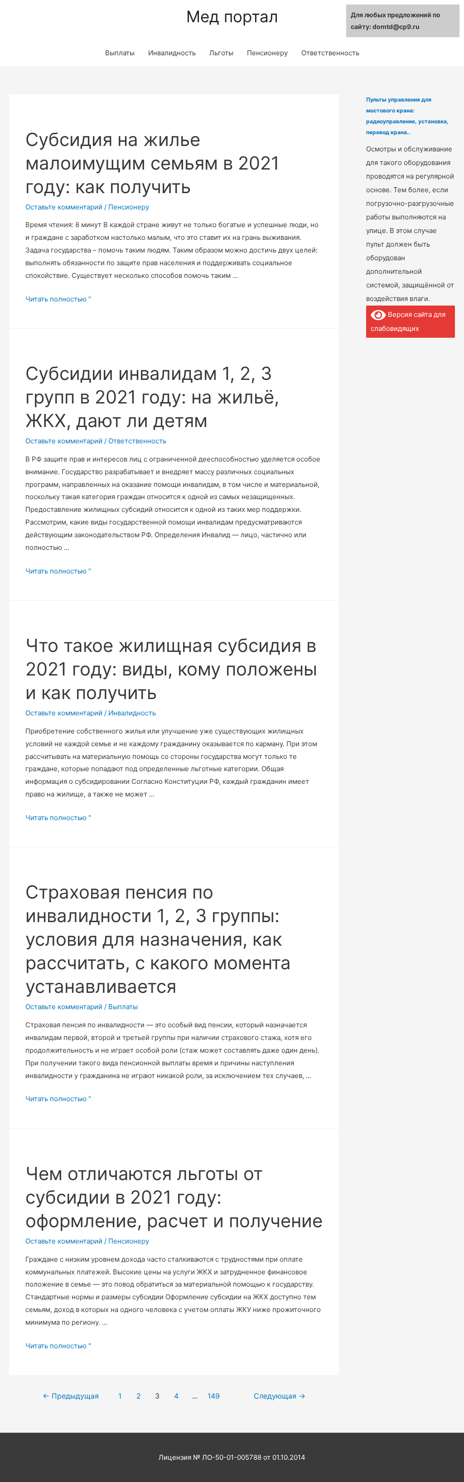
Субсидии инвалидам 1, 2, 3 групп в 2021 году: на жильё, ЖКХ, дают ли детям (152, 397)
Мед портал (232, 16)
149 (214, 1396)
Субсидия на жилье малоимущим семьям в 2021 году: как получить (152, 163)
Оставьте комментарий (63, 207)
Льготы (221, 53)
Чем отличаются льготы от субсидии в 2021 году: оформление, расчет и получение (174, 1197)
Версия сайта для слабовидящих (408, 321)
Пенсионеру (267, 53)
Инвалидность (172, 53)
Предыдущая (71, 1396)
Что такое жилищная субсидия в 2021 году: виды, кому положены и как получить (171, 669)
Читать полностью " (58, 299)
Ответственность (330, 53)
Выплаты (120, 53)
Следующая (279, 1396)
